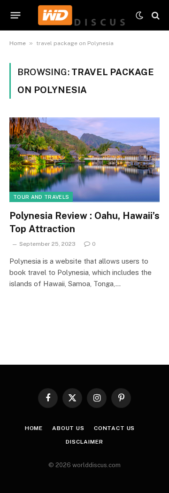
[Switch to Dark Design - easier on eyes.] (139, 15)
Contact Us (114, 428)
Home (17, 43)
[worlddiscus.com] (82, 15)
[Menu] (16, 15)
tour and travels (41, 197)
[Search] (155, 15)
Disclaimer (84, 441)
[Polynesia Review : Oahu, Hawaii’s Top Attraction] (84, 159)
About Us (68, 428)
